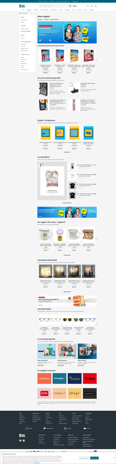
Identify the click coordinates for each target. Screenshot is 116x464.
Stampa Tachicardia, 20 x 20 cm (60, 143)
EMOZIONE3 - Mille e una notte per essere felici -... (74, 66)
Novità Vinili (48, 421)
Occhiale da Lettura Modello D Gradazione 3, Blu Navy (44, 328)
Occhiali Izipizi (23, 63)
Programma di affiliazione (73, 439)
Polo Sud (22, 65)
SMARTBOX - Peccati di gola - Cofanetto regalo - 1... (88, 66)
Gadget (22, 22)
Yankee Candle (24, 59)
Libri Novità (21, 415)
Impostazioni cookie (84, 458)
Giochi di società (75, 419)
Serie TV (60, 421)
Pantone (22, 67)
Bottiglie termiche (24, 48)
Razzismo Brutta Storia (87, 446)
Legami (22, 57)
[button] (70, 6)
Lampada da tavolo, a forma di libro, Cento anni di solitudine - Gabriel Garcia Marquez (74, 281)
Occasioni (23, 38)
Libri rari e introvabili (37, 417)
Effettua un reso (56, 441)
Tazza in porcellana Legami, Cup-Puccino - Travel (88, 244)
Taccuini (87, 415)
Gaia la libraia (42, 443)
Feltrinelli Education (87, 444)
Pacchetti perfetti (24, 50)
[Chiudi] (113, 457)
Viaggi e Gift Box (24, 19)
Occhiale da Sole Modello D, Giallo (67, 328)
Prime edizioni (35, 415)
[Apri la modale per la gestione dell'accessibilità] (95, 451)
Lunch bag (23, 46)
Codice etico (70, 445)
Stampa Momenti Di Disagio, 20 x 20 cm (88, 143)
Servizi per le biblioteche (73, 437)
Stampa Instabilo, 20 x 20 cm (46, 143)
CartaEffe (40, 1)
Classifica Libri (22, 417)
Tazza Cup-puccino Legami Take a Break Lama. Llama (45, 244)
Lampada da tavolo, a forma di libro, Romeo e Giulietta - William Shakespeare (88, 281)
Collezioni (35, 421)
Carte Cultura (58, 1)
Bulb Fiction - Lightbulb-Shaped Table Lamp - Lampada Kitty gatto (59, 244)
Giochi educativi (75, 417)
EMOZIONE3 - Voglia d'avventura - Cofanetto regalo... (60, 66)
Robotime (23, 61)
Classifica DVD (62, 417)
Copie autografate (36, 419)
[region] (58, 458)
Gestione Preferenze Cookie (58, 445)
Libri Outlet (21, 419)
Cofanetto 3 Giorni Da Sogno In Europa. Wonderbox (46, 66)
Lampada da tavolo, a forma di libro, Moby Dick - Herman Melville (60, 281)
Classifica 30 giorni (25, 28)
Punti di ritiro (45, 1)
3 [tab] (46, 40)
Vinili (47, 419)
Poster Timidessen (24, 69)
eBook (20, 423)
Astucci (87, 423)
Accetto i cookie (94, 458)
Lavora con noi (71, 443)
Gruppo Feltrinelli (86, 437)
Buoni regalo (52, 1)
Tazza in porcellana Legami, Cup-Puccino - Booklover (74, 244)
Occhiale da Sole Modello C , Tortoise (78, 328)
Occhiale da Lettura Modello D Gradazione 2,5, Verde (55, 328)
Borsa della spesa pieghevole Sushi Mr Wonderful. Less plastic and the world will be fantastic (58, 101)
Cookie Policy (37, 462)
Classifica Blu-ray (63, 419)
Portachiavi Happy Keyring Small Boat (88, 84)
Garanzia (55, 443)
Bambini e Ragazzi (63, 423)
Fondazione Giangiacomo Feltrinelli (88, 442)
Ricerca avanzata (75, 6)
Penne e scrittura (88, 419)
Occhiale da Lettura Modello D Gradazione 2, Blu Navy (90, 328)
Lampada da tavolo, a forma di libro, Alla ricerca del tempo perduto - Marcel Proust (45, 281)
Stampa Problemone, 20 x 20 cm (74, 143)
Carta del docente (65, 1)
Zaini (86, 421)
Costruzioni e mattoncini (77, 415)
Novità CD (48, 415)
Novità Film (61, 415)
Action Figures (75, 423)
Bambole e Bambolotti (76, 421)
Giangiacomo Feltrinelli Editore (89, 439)
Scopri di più (43, 93)
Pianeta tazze (23, 44)
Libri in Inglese (22, 421)
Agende (87, 417)
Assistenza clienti (75, 1)
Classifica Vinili (49, 423)
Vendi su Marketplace (72, 441)
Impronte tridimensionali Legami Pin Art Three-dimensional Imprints (56, 85)
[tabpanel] (67, 32)
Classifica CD (48, 417)
